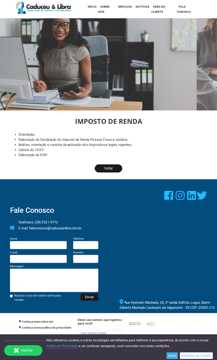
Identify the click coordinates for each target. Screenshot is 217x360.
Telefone (78, 238)
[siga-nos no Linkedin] (192, 198)
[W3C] (151, 324)
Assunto (78, 252)
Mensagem (17, 266)
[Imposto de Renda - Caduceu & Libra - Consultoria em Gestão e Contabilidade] (43, 8)
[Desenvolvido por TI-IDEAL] (135, 324)
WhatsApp (48, 329)
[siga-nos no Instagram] (180, 198)
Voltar (108, 168)
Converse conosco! (34, 90)
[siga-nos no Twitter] (202, 198)
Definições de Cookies (196, 355)
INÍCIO (92, 6)
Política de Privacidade (62, 346)
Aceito (172, 355)
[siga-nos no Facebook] (169, 198)
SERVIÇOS (125, 6)
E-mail (13, 252)
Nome (13, 238)
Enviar (89, 297)
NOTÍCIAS (142, 6)
